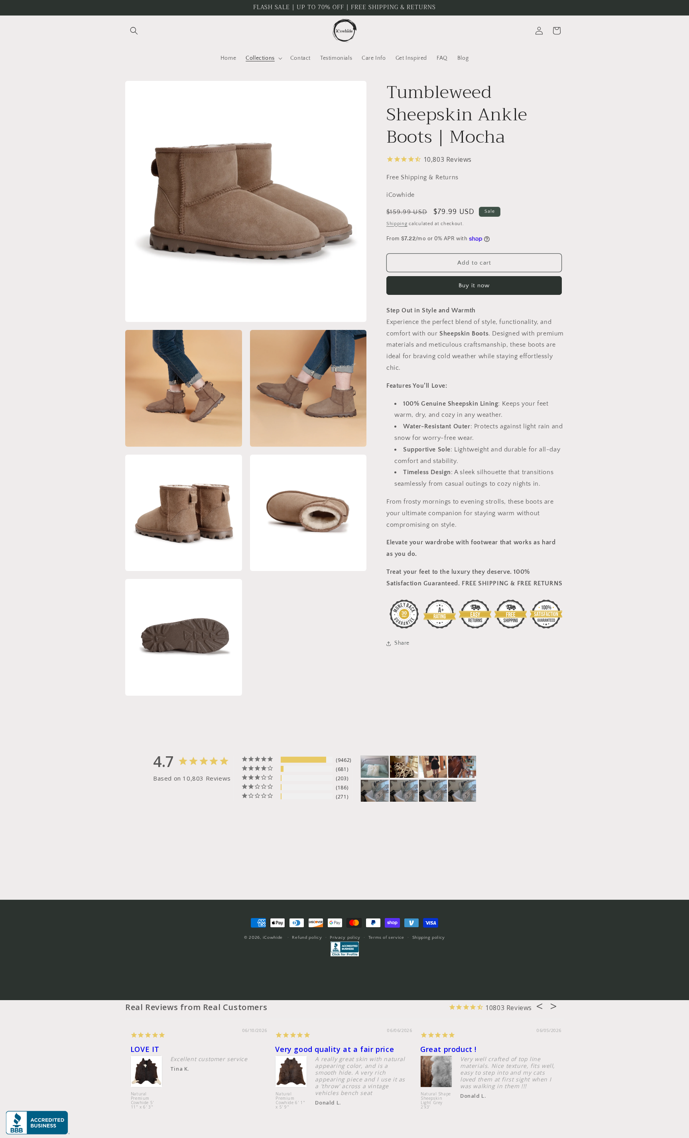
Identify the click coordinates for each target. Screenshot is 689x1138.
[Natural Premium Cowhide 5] (404, 767)
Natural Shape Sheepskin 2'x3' (430, 1090)
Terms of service (386, 937)
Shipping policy (428, 937)
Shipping (396, 223)
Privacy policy (345, 937)
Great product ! (149, 1049)
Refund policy (307, 937)
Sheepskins (291, 1049)
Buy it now (474, 286)
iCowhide (273, 937)
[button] (134, 30)
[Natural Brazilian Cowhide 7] (462, 767)
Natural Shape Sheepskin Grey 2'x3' (286, 1098)
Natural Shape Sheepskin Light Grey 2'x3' (136, 1101)
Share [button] (401, 643)
